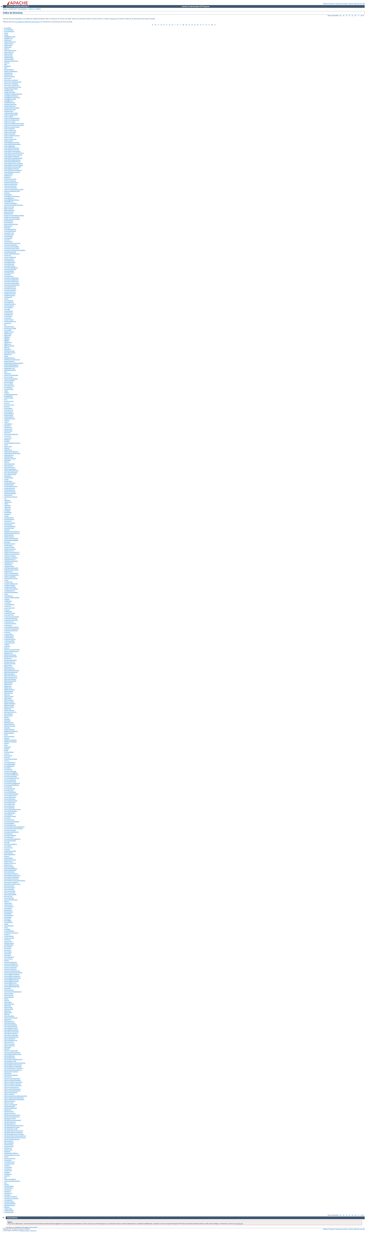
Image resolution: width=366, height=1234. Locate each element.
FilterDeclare (8, 427)
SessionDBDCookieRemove (12, 978)
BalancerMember (9, 210)
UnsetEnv (7, 1176)
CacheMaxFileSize (9, 262)
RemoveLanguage (9, 893)
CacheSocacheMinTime (11, 281)
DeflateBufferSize (9, 358)
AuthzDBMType (9, 201)
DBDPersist (7, 344)
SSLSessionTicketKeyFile (11, 1117)
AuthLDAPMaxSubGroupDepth (13, 163)
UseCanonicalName (10, 1179)
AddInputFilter (8, 54)
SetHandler (7, 1005)
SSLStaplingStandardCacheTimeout (15, 1137)
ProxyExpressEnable (10, 776)
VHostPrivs (7, 1191)
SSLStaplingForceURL (11, 1129)
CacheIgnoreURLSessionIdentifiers (14, 250)
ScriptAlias (7, 929)
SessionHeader (8, 993)
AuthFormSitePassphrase (12, 135)
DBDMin (6, 340)
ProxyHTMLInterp (9, 804)
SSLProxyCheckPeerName (12, 1090)
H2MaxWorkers (9, 455)
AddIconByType (9, 52)
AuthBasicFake (8, 90)
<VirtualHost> (8, 1200)
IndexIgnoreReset (9, 523)
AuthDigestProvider (10, 109)
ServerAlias (7, 948)
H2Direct (6, 448)
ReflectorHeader (9, 866)
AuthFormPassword (10, 132)
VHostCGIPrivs (8, 1188)
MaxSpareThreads (9, 663)
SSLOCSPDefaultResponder (12, 1054)
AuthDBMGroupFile (10, 99)
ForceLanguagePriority (11, 434)
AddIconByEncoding (10, 50)
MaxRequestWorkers (10, 660)
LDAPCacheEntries (10, 549)
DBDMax (7, 339)
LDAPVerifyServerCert (11, 578)
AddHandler (7, 47)
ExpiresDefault (8, 412)
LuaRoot (6, 644)
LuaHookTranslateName (11, 629)
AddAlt (6, 35)
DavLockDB (7, 330)
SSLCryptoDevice (9, 1045)
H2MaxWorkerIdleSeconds (12, 453)
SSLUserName (8, 1141)
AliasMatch (7, 66)
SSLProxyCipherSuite (10, 1092)
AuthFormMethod (9, 128)
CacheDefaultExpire (10, 229)
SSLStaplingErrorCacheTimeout (13, 1125)
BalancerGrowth (9, 207)
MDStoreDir (7, 708)
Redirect (6, 856)
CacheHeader (8, 241)
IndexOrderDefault (9, 526)
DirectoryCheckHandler (11, 375)
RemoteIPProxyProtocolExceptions (14, 880)
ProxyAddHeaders (9, 764)
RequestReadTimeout (10, 899)
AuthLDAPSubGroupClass (12, 172)
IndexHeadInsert (9, 519)
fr (350, 15)
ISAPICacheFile (9, 535)
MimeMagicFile (8, 722)
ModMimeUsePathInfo (11, 731)
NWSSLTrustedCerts (10, 740)
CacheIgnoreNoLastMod (11, 246)
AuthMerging (8, 175)
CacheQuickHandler (10, 269)
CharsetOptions (9, 302)
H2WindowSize (8, 477)
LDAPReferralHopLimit (11, 561)
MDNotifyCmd (8, 693)
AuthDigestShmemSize (11, 113)
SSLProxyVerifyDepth (10, 1104)
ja (352, 15)
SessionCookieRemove (11, 965)
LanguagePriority (9, 547)
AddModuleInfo (8, 57)
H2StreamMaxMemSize (11, 470)
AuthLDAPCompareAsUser (12, 151)
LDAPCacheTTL (9, 550)
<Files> (6, 422)
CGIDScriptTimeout (10, 293)
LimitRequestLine (9, 590)
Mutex (6, 734)
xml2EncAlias (8, 1209)
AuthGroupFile (8, 141)
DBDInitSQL (7, 335)
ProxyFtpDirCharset (10, 781)
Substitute (7, 1151)
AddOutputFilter (9, 59)
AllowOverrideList (9, 76)
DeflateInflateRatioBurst (11, 365)
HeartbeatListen (9, 484)
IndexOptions (8, 524)
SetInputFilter (8, 1007)
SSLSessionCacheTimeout (12, 1115)
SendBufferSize (9, 945)
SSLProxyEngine (9, 1094)
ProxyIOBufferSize (9, 813)
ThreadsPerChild (9, 1162)
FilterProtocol (8, 429)
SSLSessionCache (9, 1113)
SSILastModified (9, 1016)
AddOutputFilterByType (11, 61)
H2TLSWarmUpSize (10, 474)
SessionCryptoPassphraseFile (13, 972)
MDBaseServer (8, 667)
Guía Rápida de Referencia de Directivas (27, 22)
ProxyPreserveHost (10, 830)
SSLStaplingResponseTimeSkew (14, 1134)
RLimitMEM (7, 920)
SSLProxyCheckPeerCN (11, 1087)
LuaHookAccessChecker (11, 616)
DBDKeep (7, 337)
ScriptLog (7, 934)
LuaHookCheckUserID (11, 620)
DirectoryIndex (8, 377)
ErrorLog (7, 403)
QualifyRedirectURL (10, 851)
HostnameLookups (10, 491)
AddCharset (7, 40)
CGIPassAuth (8, 297)
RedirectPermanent (10, 860)
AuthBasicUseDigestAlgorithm (13, 94)
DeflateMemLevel (9, 368)
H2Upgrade (7, 476)
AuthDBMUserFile (9, 102)
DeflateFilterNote (9, 361)
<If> (5, 498)
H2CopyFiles (8, 446)
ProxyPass (7, 818)
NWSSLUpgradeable (10, 741)
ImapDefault (8, 512)
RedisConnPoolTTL (10, 863)
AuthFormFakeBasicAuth (11, 120)
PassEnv (6, 748)
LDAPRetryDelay (9, 566)
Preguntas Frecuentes (342, 3)
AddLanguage (8, 55)
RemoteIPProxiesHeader (11, 877)
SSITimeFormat (9, 1021)
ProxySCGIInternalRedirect (12, 839)
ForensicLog (8, 438)
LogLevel (7, 609)
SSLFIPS (7, 1049)
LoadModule (8, 601)
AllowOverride (8, 75)
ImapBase (7, 510)
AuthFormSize (8, 137)
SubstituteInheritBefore (11, 1153)
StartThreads (8, 1150)
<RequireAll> (8, 903)
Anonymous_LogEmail (11, 80)
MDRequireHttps (9, 705)
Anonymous (7, 78)
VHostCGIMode (9, 1186)
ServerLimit (7, 950)
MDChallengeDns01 (10, 681)
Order (6, 745)
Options (6, 743)
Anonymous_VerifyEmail (11, 85)
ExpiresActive (8, 408)
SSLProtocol (8, 1077)
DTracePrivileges (9, 385)
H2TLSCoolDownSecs (11, 472)
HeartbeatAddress (9, 483)
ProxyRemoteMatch (10, 835)
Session (6, 960)
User (5, 1183)
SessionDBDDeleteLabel (11, 979)
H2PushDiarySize (9, 464)
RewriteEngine (8, 912)
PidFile (6, 750)
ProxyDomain (8, 769)
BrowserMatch (8, 222)
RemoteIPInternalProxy (11, 873)
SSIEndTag (7, 1011)
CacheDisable (8, 236)
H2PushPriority (8, 465)
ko (355, 15)
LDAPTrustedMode (10, 576)
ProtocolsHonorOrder (10, 759)
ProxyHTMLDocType (10, 795)
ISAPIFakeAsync (9, 536)
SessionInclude (8, 995)
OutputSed (7, 747)
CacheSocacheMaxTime (11, 279)
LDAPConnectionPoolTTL (12, 552)
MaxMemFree (8, 653)
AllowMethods (8, 73)
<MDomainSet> (9, 696)
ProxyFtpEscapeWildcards (12, 783)
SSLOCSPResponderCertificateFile (14, 1063)
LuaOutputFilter (9, 637)
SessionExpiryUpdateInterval (13, 991)
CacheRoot (7, 274)
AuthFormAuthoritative (11, 115)
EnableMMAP (8, 396)
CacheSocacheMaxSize (11, 278)
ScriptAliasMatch (9, 931)
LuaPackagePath (9, 641)
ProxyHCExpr (8, 787)
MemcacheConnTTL (10, 712)
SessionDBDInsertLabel (11, 981)
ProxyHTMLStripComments (12, 809)
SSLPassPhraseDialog (11, 1075)
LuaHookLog (8, 625)
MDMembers (8, 688)
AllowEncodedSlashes (10, 71)
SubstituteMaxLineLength (12, 1155)
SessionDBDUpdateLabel (11, 986)
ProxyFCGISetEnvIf (10, 780)
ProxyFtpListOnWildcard (11, 785)
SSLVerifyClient (8, 1144)
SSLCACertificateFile (10, 1024)
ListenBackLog (8, 596)
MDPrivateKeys (8, 700)
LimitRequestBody (9, 585)
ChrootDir (7, 309)
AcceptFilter (7, 28)
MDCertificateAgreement (11, 670)
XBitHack (7, 1207)
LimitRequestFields (10, 587)
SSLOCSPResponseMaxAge (12, 1066)
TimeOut (6, 1165)
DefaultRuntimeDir (9, 352)
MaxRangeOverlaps (10, 655)
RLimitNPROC (8, 922)
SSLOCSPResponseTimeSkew (13, 1068)
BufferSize (7, 227)
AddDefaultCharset (10, 42)
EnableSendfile (8, 398)
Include (6, 516)
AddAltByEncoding (9, 36)
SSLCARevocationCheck (11, 1031)
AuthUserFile (8, 194)
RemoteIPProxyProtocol (11, 879)
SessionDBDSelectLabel (11, 985)
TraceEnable (8, 1167)
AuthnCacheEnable (10, 181)
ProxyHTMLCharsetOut (11, 793)
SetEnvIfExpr (8, 1002)
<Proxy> (6, 760)
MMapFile (7, 728)
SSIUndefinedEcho (10, 1023)
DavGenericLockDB (10, 328)
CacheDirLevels (9, 234)
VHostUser (7, 1195)
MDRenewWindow (9, 703)
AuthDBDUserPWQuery (11, 95)
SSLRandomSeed (9, 1106)
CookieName (8, 316)
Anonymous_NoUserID (11, 83)
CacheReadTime (9, 273)
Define (6, 356)
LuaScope (7, 646)
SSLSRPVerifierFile (10, 1122)
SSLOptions (7, 1073)
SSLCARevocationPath (11, 1035)
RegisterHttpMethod (10, 870)
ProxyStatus (7, 846)
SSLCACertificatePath (10, 1026)
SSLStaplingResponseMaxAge (13, 1132)
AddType (7, 62)
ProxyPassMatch (9, 823)
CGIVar (6, 299)
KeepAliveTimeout (9, 543)
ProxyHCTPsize (9, 790)
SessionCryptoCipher (10, 967)
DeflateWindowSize (10, 370)
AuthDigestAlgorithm (10, 104)
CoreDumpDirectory (10, 321)
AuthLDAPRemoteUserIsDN (12, 167)
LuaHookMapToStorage (11, 627)
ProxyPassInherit (9, 820)
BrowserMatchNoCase (11, 224)
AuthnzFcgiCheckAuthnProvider (13, 189)
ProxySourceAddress (10, 844)
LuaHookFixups (9, 622)
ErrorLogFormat (9, 405)
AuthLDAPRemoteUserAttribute (13, 165)
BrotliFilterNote (8, 220)
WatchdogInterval (9, 1205)
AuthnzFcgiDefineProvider (12, 191)
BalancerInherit (8, 208)
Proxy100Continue (9, 762)
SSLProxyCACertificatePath (12, 1080)
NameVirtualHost (9, 736)
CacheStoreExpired (10, 288)
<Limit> (6, 580)
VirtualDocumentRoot (10, 1196)
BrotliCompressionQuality (11, 217)
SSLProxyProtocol (9, 1101)
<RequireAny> (8, 905)
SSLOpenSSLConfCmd (11, 1071)
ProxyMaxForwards (10, 816)
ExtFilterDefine (8, 415)
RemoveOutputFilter (10, 894)
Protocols (7, 757)
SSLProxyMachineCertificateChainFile (15, 1096)
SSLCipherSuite (9, 1042)
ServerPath (7, 953)
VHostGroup (8, 1189)
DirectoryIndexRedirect (11, 379)
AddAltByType (8, 38)
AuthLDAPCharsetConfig (11, 149)
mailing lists (239, 1223)
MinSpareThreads (9, 726)
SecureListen (8, 941)
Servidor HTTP (13, 9)
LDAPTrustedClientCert (11, 573)
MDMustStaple (8, 691)
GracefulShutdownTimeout (12, 443)
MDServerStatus (9, 707)
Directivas (331, 3)
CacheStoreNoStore (10, 290)
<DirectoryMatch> (9, 380)
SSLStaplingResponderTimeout (13, 1130)
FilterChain (7, 425)
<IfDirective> (8, 502)
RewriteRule (8, 917)
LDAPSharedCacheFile (11, 568)
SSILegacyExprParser (10, 1017)
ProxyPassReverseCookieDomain (14, 827)
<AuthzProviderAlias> (10, 203)
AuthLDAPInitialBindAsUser (12, 160)
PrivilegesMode (8, 752)
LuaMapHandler (9, 636)
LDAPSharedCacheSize (11, 569)
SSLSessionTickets (10, 1118)
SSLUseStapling (9, 1143)
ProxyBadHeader (9, 766)
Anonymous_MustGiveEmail (12, 82)
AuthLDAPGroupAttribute (11, 156)
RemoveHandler (9, 889)
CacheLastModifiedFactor (12, 253)
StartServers (8, 1148)
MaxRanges (7, 658)
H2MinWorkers (8, 457)
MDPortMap (7, 698)
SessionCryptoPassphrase (12, 971)
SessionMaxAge (9, 997)
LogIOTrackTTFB (9, 608)
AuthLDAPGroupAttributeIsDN (13, 158)
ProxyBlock (7, 767)
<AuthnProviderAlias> (10, 187)
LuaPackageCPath (9, 639)
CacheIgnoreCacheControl (12, 243)
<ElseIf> (6, 392)
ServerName (8, 952)
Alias (5, 64)
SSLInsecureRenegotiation (12, 1052)
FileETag (6, 420)
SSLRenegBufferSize (10, 1108)
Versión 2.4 (31, 9)
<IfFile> (6, 503)
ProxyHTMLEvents (9, 799)
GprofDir (6, 441)
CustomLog (7, 323)
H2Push (6, 462)
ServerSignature (9, 957)
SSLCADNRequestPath (11, 1030)
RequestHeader (9, 898)
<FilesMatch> (8, 424)
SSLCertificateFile (9, 1038)
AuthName (7, 177)
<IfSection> (7, 507)
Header (6, 479)
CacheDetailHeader (10, 231)
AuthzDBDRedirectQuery (11, 200)
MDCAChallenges (9, 669)
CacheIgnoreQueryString (11, 248)
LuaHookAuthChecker (10, 618)
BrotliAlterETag (8, 213)
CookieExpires (8, 314)
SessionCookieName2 (11, 964)
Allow (5, 68)
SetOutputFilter (8, 1009)
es (347, 15)
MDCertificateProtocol (10, 677)
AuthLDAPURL (8, 174)
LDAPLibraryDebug (10, 556)
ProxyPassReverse (10, 825)
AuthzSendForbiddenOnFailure (13, 205)
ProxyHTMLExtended (10, 800)
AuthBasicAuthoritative (11, 88)
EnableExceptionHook (10, 394)
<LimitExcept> (8, 582)
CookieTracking (9, 319)
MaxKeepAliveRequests (11, 651)
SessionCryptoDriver (10, 969)
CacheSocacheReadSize (11, 283)
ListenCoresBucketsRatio (11, 597)
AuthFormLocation (9, 121)
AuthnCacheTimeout (10, 186)
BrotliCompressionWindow (12, 219)
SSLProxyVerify (8, 1103)
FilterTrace (7, 432)
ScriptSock (7, 939)
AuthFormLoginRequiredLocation (14, 123)
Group (6, 444)
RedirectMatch (8, 858)
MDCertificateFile (9, 674)
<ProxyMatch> (8, 814)
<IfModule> (7, 505)
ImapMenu (7, 514)
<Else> (6, 391)
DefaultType (7, 354)
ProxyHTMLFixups (9, 802)
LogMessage (8, 611)
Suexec (6, 1156)
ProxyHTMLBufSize (10, 792)
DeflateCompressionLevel (12, 359)
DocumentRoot (8, 384)
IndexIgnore (7, 521)
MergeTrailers (8, 715)
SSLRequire (7, 1110)
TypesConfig (8, 1170)
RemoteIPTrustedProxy (11, 882)
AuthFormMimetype (10, 130)
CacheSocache (8, 276)
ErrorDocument (8, 401)
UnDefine (7, 1172)
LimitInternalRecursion (11, 583)
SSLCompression (9, 1044)
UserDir (6, 1184)
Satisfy (6, 924)
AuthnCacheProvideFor (11, 182)
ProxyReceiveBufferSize (11, 832)
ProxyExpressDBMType (11, 774)
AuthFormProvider (9, 134)
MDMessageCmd (9, 689)
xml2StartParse (8, 1212)
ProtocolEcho (8, 755)
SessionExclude (9, 990)
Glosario (351, 3)
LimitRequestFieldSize (11, 589)
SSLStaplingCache (9, 1123)
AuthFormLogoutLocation (12, 127)
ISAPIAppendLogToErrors (12, 531)
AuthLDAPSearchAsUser (11, 168)
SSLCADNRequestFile (11, 1028)
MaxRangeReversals (10, 656)
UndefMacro (8, 1174)
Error (5, 399)
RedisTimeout (8, 865)
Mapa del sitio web (359, 3)
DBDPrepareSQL (9, 345)
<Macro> (7, 648)
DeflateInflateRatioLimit (11, 366)
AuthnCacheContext (10, 179)
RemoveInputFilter (9, 891)
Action (6, 33)
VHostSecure (8, 1193)
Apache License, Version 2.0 (28, 1230)
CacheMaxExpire (9, 260)
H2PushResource (9, 467)
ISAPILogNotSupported (11, 538)
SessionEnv (7, 988)
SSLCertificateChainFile (11, 1037)
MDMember (7, 686)
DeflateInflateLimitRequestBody (13, 363)
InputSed (7, 530)
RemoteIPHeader (9, 872)
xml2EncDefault (9, 1210)
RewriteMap (7, 913)
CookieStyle (7, 318)
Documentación (22, 9)
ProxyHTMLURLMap (10, 811)
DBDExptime (8, 333)
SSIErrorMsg (8, 1012)
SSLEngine (7, 1047)
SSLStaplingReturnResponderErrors (15, 1136)
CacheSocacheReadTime (12, 285)
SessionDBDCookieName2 (12, 976)
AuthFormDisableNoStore (12, 118)
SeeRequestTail (9, 943)
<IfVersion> (7, 509)
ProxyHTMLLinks (9, 806)
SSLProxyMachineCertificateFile (14, 1097)
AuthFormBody (8, 116)
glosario (112, 18)
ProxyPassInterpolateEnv (11, 821)
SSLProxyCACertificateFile (12, 1078)
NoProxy (6, 738)
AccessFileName (9, 31)
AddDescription (8, 43)
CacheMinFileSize (9, 266)
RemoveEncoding (9, 887)
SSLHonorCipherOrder (11, 1050)
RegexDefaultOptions (10, 868)
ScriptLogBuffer (9, 936)
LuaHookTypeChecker (11, 630)
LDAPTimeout (8, 571)
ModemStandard (9, 729)
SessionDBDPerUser (10, 983)
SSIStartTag (7, 1019)
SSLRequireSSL (9, 1111)
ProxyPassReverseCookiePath (13, 828)
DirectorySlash (8, 382)
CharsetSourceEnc (10, 304)
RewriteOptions (8, 915)
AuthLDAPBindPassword (11, 148)
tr (358, 15)
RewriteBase (8, 908)
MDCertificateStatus (10, 679)
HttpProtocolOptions (10, 493)
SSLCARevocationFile (10, 1033)
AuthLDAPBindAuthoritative (12, 144)
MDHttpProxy (8, 684)
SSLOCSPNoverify (9, 1057)
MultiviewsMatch (9, 733)
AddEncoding (8, 45)
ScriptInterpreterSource (11, 932)
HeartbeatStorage (9, 488)
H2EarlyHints (8, 450)
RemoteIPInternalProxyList (12, 875)
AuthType (7, 193)
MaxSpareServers (9, 662)
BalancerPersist (9, 212)
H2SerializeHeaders (10, 469)
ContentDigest (8, 311)
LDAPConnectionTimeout (11, 554)
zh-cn (362, 15)
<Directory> (7, 373)
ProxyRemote (8, 833)
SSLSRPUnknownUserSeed (12, 1120)
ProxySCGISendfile (10, 840)
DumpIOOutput (8, 389)
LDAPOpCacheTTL (10, 559)
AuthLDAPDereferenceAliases (13, 155)
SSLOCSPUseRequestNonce (13, 1070)
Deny (5, 372)
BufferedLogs (8, 226)
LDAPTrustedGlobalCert (11, 575)
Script (6, 927)
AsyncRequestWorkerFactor (12, 87)
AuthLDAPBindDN (9, 146)
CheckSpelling (8, 307)
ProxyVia (7, 849)
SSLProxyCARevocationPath (12, 1085)
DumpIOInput (8, 387)
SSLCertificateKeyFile (10, 1040)
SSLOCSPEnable (9, 1056)
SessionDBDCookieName (12, 974)
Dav (5, 325)
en (344, 15)
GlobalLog (7, 439)
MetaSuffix (7, 721)
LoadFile (6, 599)
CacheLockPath (9, 259)
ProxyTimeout (8, 847)
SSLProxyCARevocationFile (12, 1084)
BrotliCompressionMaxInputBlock (14, 215)
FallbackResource (9, 418)
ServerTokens (8, 959)
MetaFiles (7, 719)
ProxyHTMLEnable (10, 797)
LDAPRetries (8, 564)
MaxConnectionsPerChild (11, 649)
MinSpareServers (9, 724)
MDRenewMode (9, 702)
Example (6, 406)
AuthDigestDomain (9, 106)
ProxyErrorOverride (10, 771)
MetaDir (6, 717)
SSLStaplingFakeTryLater (12, 1127)
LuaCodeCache (9, 615)
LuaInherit (7, 632)
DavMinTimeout (9, 332)
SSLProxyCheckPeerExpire (12, 1089)
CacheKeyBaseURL (10, 252)
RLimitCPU (7, 919)
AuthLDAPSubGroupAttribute (13, 170)
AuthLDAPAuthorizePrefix (11, 142)
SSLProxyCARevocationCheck (13, 1082)
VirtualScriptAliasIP (10, 1203)
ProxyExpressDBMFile (11, 773)
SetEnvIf (6, 1000)
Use (5, 1177)
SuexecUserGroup (9, 1158)
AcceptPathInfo (8, 29)
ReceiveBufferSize (9, 854)
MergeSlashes (8, 714)
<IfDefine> (7, 500)
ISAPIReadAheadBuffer (11, 540)
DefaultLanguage (9, 351)
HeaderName (8, 481)
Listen (6, 594)
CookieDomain (8, 312)
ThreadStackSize (9, 1163)
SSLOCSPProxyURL (10, 1061)
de (340, 15)
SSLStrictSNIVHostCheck (11, 1139)
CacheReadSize (9, 271)
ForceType (7, 436)
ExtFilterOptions (9, 417)
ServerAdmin (8, 946)
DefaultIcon (7, 349)
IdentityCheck (8, 495)
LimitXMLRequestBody (11, 592)
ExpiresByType (8, 410)
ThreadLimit (7, 1160)
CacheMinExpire (9, 264)
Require (6, 901)
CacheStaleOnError (10, 286)
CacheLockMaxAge (10, 257)
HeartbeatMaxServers (10, 486)
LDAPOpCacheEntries (11, 557)
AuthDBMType (8, 101)
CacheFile (7, 240)
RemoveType (8, 896)
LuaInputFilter (8, 634)
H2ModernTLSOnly (10, 458)
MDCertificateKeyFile (10, 675)
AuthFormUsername (10, 139)
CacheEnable (8, 238)
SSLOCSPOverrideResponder (13, 1059)
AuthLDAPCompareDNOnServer (14, 153)
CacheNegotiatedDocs (11, 267)
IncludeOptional (9, 517)
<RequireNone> (9, 906)
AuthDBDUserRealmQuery (12, 97)
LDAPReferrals (8, 563)
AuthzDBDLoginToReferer (12, 196)
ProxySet (7, 842)
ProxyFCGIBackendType (11, 778)
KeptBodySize (8, 545)
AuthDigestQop (8, 111)
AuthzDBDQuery (9, 198)
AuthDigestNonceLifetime (11, 108)
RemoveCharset (9, 886)
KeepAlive (7, 542)
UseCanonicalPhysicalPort (12, 1181)
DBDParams (8, 342)
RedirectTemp (8, 861)
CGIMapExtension (9, 295)
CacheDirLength (9, 233)
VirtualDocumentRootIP (11, 1198)
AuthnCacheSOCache (10, 184)
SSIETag (6, 1014)
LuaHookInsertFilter (10, 623)
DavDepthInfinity (9, 326)
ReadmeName (8, 853)
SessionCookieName (10, 962)
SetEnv (6, 998)
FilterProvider (8, 431)
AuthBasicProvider (9, 92)
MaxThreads (8, 665)
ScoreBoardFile (9, 926)
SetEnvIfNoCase (9, 1004)
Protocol (6, 754)
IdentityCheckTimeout (10, 497)
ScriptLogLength (9, 938)
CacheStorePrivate (10, 292)
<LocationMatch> (9, 604)
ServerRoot (7, 955)
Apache (5, 9)
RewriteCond (8, 910)
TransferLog (8, 1169)
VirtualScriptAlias (9, 1202)
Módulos (325, 3)
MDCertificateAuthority (11, 672)
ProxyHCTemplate (9, 788)
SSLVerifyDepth (9, 1146)
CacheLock (7, 255)
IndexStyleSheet (9, 528)
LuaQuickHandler (9, 642)
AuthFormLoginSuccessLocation (14, 125)
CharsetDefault (8, 300)
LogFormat (7, 606)
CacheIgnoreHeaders (10, 245)
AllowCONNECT (9, 69)
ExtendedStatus (9, 413)
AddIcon (6, 49)
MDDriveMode (8, 682)
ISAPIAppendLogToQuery (12, 533)
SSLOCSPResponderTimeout (13, 1064)
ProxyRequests (8, 837)
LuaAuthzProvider (9, 613)
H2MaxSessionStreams (11, 451)
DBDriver (7, 347)
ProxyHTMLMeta (9, 807)
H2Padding (7, 460)
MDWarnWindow (9, 710)
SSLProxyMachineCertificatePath (14, 1099)
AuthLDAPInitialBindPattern (12, 161)
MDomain (7, 695)
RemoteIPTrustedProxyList (12, 884)
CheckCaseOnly (9, 306)
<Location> (7, 603)
